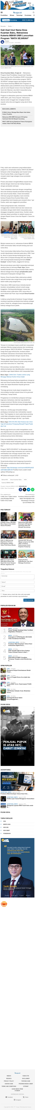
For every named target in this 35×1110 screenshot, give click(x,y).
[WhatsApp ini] (32, 489)
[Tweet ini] (24, 489)
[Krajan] (17, 12)
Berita (10, 628)
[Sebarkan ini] (20, 489)
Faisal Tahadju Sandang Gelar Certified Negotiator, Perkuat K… (20, 630)
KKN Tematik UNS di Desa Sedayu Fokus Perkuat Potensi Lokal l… (19, 651)
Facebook (10, 1097)
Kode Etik (26, 1076)
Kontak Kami (9, 1083)
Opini (8, 668)
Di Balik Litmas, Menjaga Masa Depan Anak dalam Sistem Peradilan (8, 524)
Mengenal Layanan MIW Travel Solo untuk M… (20, 806)
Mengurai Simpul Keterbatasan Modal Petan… (19, 671)
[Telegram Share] (28, 489)
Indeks (9, 1076)
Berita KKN (5, 479)
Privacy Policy (9, 1081)
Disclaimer (25, 1078)
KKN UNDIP (6, 830)
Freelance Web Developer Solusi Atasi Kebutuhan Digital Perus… (20, 644)
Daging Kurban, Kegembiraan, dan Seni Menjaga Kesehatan (25, 561)
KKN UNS (6, 827)
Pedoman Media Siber (26, 1083)
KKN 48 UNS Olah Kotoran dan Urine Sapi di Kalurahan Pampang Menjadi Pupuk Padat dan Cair (17, 424)
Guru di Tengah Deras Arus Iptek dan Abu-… (18, 677)
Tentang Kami (25, 1081)
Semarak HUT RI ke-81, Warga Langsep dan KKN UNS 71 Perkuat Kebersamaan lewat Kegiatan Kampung (26, 543)
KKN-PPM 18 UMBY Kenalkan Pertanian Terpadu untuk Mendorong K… (19, 659)
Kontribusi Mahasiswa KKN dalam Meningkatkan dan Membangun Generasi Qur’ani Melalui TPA (26, 498)
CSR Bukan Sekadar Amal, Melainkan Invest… (18, 691)
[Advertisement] (17, 147)
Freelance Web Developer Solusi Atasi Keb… (15, 793)
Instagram (18, 1100)
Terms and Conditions (9, 1086)
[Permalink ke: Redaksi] (2, 42)
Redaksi (8, 1078)
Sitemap (25, 1086)
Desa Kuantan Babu (16, 479)
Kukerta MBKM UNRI (8, 482)
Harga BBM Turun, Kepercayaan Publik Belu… (19, 684)
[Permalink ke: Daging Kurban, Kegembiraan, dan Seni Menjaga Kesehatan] (26, 554)
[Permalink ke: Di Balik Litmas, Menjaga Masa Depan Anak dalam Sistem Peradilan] (9, 516)
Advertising (11, 642)
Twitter (26, 1097)
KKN (25, 479)
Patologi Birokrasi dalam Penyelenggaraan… (14, 698)
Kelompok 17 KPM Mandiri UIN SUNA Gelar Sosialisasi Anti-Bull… (20, 637)
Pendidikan (6, 833)
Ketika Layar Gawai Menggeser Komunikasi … (20, 799)
